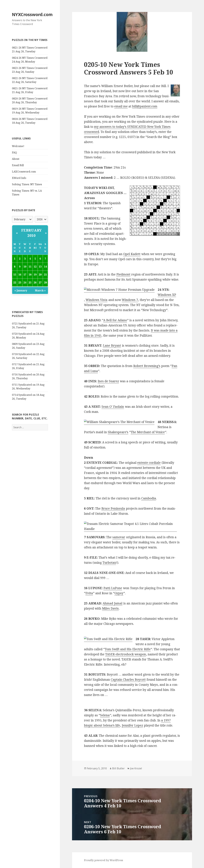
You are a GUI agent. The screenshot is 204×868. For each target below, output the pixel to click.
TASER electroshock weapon (125, 654)
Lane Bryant (112, 345)
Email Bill (18, 165)
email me (121, 106)
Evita (89, 593)
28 (45, 282)
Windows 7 (130, 300)
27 (40, 282)
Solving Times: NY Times (27, 184)
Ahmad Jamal (112, 603)
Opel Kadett (131, 254)
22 (14, 282)
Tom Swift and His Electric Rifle (128, 649)
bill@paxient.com (144, 106)
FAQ (14, 152)
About (15, 159)
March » (40, 290)
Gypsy (118, 593)
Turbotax (109, 563)
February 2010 (31, 233)
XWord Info (19, 178)
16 (19, 274)
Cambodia (148, 498)
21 (45, 274)
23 (19, 282)
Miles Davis (110, 608)
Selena (105, 715)
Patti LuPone (112, 588)
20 (40, 274)
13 (40, 266)
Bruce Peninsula (113, 508)
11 (30, 266)
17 (24, 274)
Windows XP (167, 295)
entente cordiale (149, 463)
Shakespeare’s (118, 432)
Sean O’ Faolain (113, 407)
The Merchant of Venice (148, 432)
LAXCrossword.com (24, 171)
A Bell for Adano (115, 320)
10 (24, 266)
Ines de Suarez (108, 381)
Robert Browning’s (146, 366)
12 (35, 266)
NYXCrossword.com (32, 14)
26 (35, 282)
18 (30, 274)
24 (24, 282)
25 (30, 282)
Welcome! (18, 146)
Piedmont (123, 274)
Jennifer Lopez (132, 725)
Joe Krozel (136, 768)
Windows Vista (96, 300)
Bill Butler (118, 768)
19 (35, 274)
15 (14, 274)
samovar (118, 537)
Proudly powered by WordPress (103, 860)
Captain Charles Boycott (128, 679)
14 (45, 266)
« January (21, 290)
